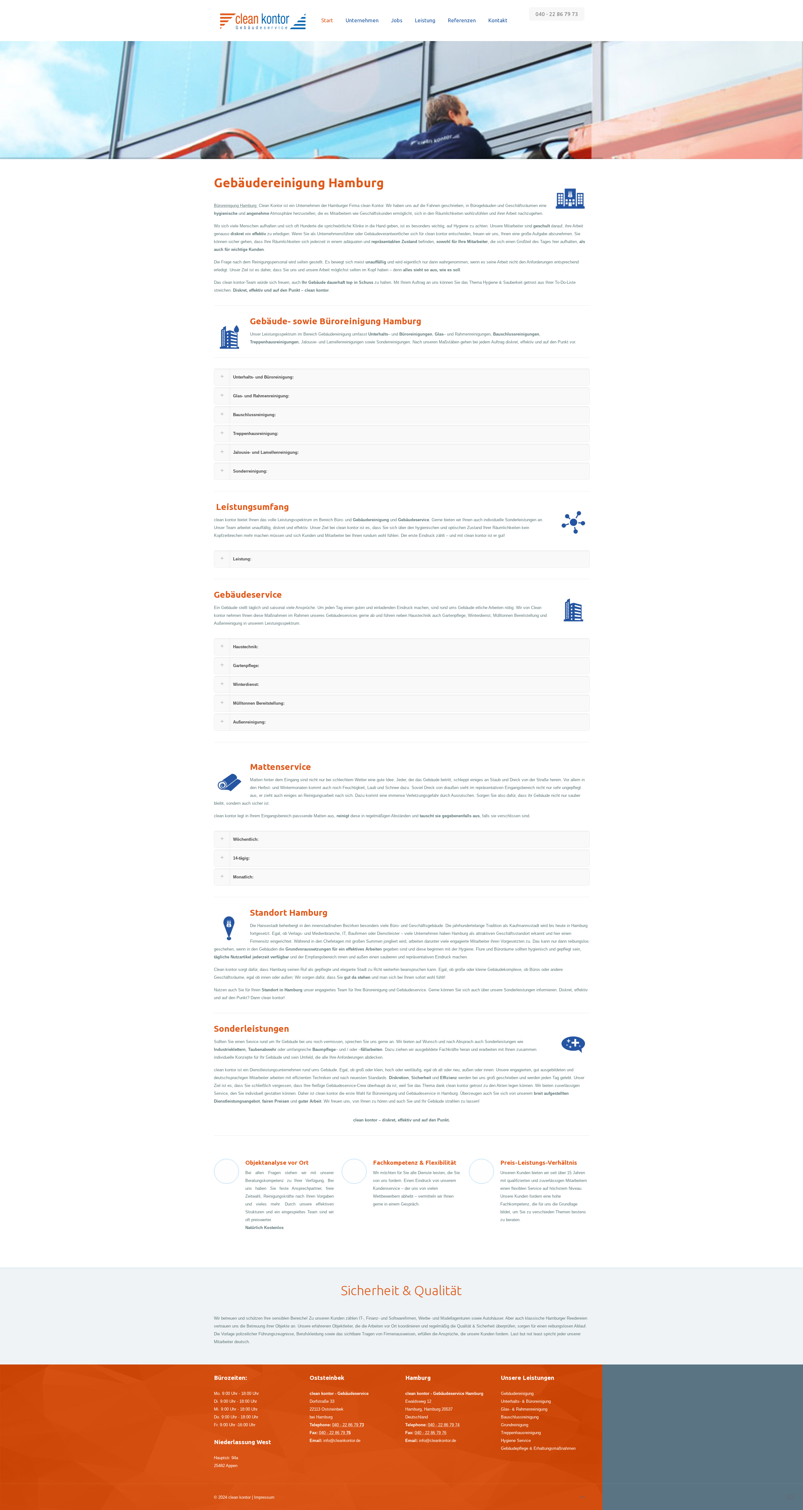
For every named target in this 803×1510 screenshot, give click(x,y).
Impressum (264, 1497)
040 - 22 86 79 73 (556, 14)
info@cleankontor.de (341, 1440)
